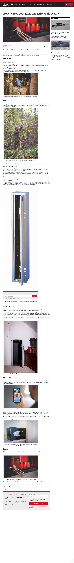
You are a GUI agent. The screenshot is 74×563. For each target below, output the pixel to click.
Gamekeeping (53, 30)
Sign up (34, 296)
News (16, 4)
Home (4, 10)
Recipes (34, 4)
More (44, 4)
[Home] (8, 4)
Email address (32, 494)
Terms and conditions (42, 506)
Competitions (39, 4)
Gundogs (29, 4)
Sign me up (38, 503)
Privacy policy (18, 298)
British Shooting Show (51, 4)
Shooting (23, 4)
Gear (19, 4)
